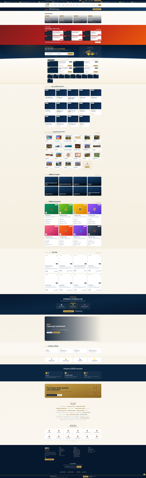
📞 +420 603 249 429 (47, 0)
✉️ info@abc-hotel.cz (52, 0)
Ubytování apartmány (59, 416)
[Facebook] (45, 457)
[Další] (57, 259)
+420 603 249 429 (91, 449)
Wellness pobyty (62, 419)
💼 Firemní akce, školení (77, 456)
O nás (60, 452)
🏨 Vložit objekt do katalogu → (49, 459)
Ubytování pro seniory (80, 408)
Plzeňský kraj (63, 414)
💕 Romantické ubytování (77, 453)
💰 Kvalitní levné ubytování (77, 450)
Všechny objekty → (98, 29)
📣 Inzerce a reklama (62, 455)
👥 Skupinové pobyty (76, 455)
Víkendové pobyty (71, 406)
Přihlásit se (79, 466)
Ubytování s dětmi (58, 412)
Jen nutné (90, 476)
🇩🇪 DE (83, 0)
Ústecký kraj (84, 419)
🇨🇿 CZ (80, 0)
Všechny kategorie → (98, 202)
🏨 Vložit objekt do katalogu (98, 0)
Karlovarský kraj (80, 419)
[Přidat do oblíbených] (57, 256)
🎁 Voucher (91, 0)
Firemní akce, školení (84, 417)
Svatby (67, 414)
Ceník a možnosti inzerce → (68, 311)
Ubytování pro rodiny (80, 406)
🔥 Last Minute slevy (62, 450)
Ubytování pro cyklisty (65, 412)
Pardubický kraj (87, 408)
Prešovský (60, 414)
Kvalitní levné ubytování (61, 408)
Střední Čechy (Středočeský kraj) (71, 408)
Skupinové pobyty (80, 410)
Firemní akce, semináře (63, 406)
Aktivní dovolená (71, 410)
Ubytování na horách (83, 414)
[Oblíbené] (96, 5)
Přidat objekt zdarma (78, 311)
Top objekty (76, 416)
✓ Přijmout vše (86, 476)
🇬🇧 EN (82, 0)
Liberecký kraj (86, 410)
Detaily (94, 476)
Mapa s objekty (61, 451)
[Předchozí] (45, 259)
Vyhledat (71, 53)
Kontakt (60, 453)
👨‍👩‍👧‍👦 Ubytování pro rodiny (77, 451)
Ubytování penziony (79, 412)
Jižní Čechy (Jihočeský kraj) (67, 416)
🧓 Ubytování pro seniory (77, 452)
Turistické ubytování (82, 416)
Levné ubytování (71, 419)
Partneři (60, 454)
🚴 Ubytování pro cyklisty (77, 454)
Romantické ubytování (62, 410)
